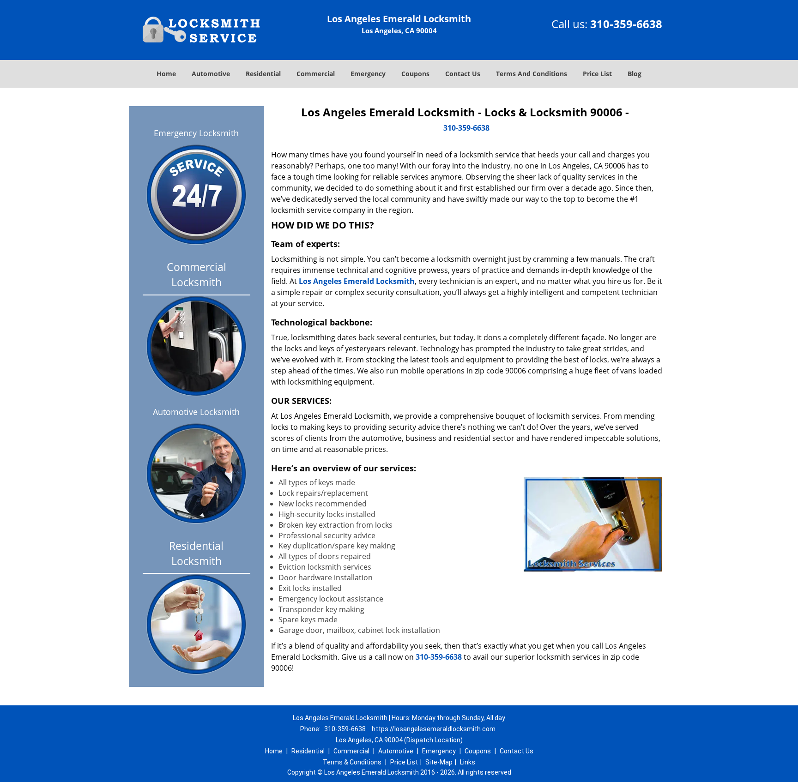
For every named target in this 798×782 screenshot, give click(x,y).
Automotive (211, 73)
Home (166, 73)
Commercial (315, 73)
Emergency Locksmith (196, 132)
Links (467, 762)
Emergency (368, 73)
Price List (597, 73)
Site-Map (439, 762)
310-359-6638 (626, 23)
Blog (634, 73)
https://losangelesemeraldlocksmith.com (434, 729)
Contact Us (462, 73)
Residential (263, 73)
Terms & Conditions (352, 762)
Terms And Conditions (531, 73)
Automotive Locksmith (196, 411)
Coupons (415, 73)
